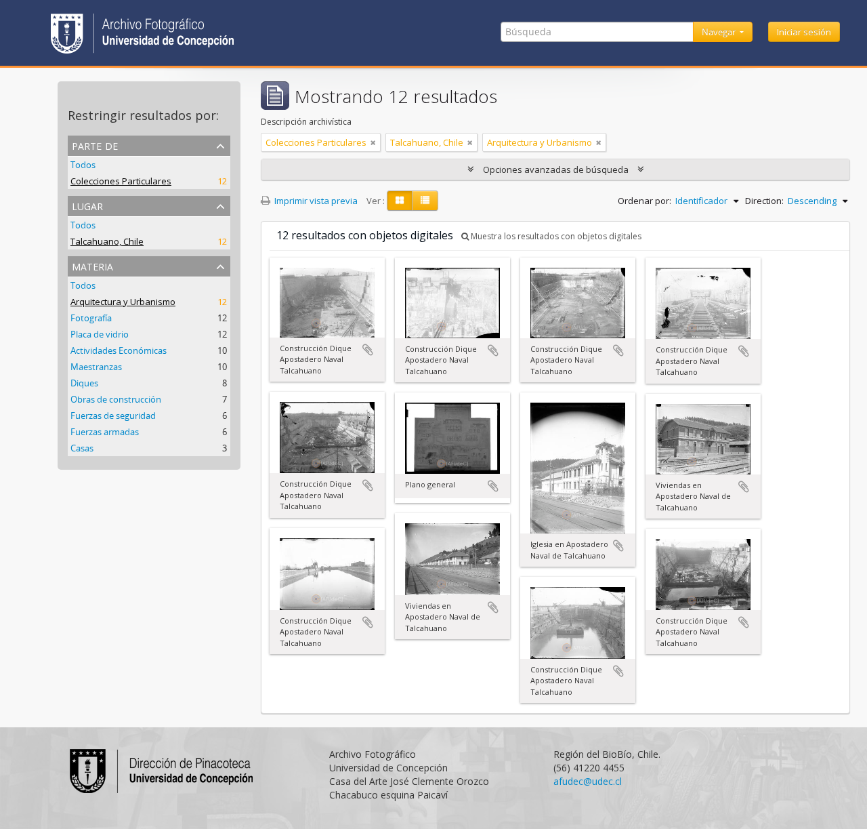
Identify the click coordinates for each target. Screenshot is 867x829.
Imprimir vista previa (315, 201)
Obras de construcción (115, 399)
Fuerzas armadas (104, 432)
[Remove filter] (373, 142)
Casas (81, 448)
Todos (83, 165)
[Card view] (400, 200)
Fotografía (91, 318)
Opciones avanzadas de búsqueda (556, 169)
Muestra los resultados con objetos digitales (555, 236)
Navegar (720, 32)
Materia (92, 265)
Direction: (764, 201)
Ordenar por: (644, 201)
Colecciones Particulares (120, 181)
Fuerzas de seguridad (113, 415)
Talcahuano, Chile (107, 241)
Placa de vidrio (99, 334)
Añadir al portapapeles (368, 350)
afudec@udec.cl (587, 781)
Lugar (87, 205)
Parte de (95, 145)
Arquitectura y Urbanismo (122, 302)
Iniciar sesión (804, 32)
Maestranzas (96, 367)
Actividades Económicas (118, 350)
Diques (84, 383)
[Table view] (425, 200)
